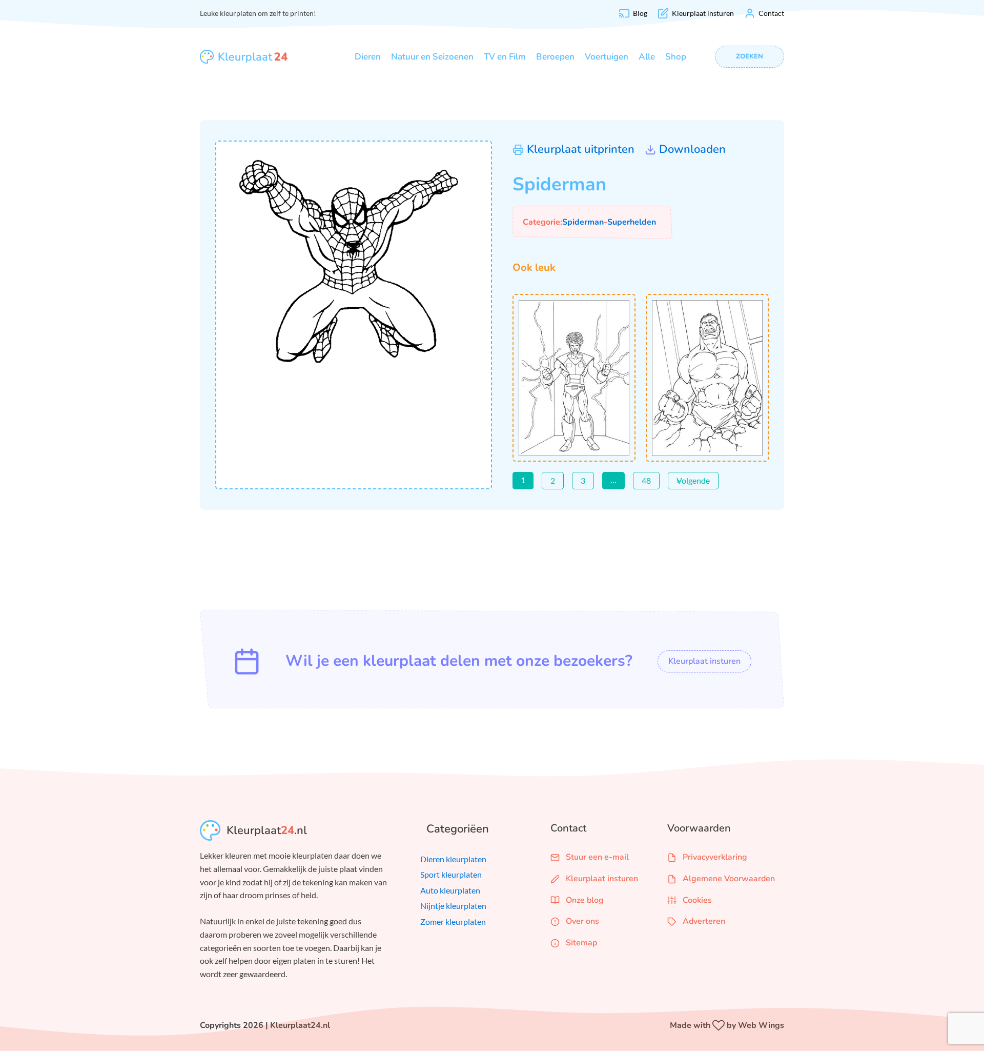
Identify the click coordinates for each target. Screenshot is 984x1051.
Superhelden (631, 222)
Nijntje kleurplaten (453, 905)
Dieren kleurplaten (453, 859)
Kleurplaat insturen (704, 661)
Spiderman (583, 222)
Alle (647, 57)
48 (646, 480)
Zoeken (749, 56)
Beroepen (555, 57)
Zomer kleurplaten (453, 921)
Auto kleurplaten (450, 890)
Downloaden (692, 149)
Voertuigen (606, 57)
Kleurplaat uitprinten (580, 149)
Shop (675, 57)
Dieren (368, 57)
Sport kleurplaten (451, 874)
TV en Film (505, 57)
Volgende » (693, 480)
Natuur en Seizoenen (432, 57)
